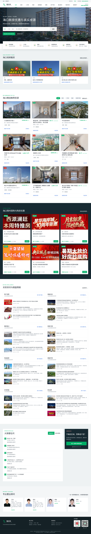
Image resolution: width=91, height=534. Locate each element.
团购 (46, 4)
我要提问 (51, 433)
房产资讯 (53, 4)
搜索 (53, 29)
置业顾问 (60, 4)
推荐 (58, 98)
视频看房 (40, 4)
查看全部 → (85, 98)
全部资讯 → (85, 288)
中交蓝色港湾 (66, 120)
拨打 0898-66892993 (76, 443)
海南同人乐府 (37, 153)
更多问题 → (58, 433)
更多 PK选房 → (84, 390)
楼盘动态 (30, 524)
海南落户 (75, 4)
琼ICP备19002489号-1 (57, 531)
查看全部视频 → (84, 58)
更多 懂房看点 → (40, 326)
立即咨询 (27, 241)
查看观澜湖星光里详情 (8, 82)
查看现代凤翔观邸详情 (66, 82)
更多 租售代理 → (83, 326)
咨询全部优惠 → (84, 211)
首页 (16, 4)
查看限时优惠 (20, 33)
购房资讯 (71, 1)
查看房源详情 (35, 130)
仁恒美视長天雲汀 (9, 120)
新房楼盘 (30, 523)
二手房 (27, 4)
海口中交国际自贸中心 (10, 185)
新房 (21, 4)
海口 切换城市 (6, 1)
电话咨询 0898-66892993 (9, 33)
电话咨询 (56, 130)
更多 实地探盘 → (40, 390)
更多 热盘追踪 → (40, 358)
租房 (33, 4)
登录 (75, 1)
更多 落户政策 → (40, 295)
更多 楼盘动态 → (83, 295)
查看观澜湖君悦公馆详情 (37, 82)
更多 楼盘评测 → (83, 358)
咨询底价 (27, 128)
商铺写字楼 (78, 98)
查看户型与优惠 (7, 128)
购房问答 (68, 4)
